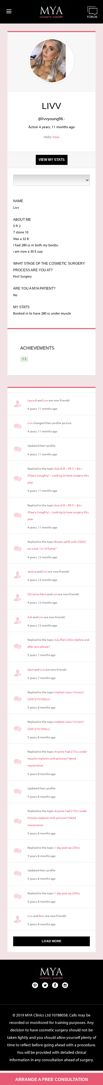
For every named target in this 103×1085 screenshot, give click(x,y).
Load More (51, 941)
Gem (30, 670)
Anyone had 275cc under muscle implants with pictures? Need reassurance (57, 758)
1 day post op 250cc (67, 848)
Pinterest (35, 985)
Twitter (45, 985)
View (56, 136)
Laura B (32, 400)
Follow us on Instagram (65, 985)
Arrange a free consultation (51, 1079)
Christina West (36, 594)
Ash (29, 617)
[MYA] (51, 12)
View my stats (52, 160)
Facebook (55, 985)
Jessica (31, 571)
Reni (42, 916)
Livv (45, 400)
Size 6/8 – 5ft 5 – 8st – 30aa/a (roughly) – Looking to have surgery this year (58, 475)
